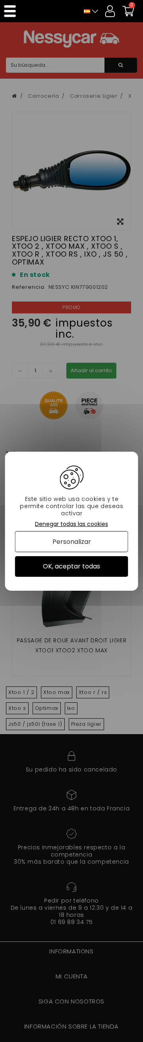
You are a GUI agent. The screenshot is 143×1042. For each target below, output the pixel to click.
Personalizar (71, 541)
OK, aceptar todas (71, 566)
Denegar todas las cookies (71, 523)
